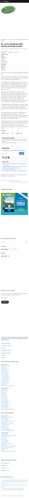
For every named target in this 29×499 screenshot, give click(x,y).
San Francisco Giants (5, 381)
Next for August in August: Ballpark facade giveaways (12, 488)
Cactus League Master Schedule (7, 385)
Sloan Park (3, 426)
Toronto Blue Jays (4, 406)
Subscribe (5, 302)
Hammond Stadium (5, 442)
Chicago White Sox (5, 369)
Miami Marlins (4, 396)
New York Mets (4, 398)
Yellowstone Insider (5, 470)
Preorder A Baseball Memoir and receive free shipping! (13, 489)
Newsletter (3, 348)
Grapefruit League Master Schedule (8, 409)
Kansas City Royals (5, 375)
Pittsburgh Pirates (4, 402)
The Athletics (3, 367)
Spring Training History (6, 353)
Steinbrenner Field (4, 448)
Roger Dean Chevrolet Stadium (7, 447)
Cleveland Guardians (5, 372)
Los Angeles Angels (5, 376)
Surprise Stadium (4, 427)
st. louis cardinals (10, 176)
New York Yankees (5, 400)
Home (8, 39)
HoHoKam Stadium (5, 419)
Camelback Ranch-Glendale (6, 417)
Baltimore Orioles (4, 390)
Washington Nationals (5, 407)
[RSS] (3, 157)
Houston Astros (4, 394)
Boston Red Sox (4, 392)
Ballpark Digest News (7, 477)
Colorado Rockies (4, 373)
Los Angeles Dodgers (5, 377)
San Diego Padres (4, 380)
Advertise (3, 355)
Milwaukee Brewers (5, 379)
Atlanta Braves (4, 389)
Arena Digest (4, 467)
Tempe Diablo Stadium (5, 429)
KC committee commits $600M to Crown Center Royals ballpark (15, 480)
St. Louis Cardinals (23, 48)
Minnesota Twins (4, 397)
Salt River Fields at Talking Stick (7, 423)
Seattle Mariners (4, 383)
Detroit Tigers (3, 393)
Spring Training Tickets (6, 350)
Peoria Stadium (4, 422)
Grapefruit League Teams (14, 48)
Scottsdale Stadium (5, 425)
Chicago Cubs (4, 368)
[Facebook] (9, 157)
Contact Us (3, 357)
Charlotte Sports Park (5, 436)
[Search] (26, 242)
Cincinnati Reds (4, 371)
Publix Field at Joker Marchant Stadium (9, 445)
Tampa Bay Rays (4, 405)
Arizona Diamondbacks (5, 365)
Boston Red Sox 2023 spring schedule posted (10, 180)
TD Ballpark (3, 449)
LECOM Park (3, 444)
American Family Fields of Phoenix (8, 421)
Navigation (6, 1)
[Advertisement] (10, 25)
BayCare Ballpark (4, 434)
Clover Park (3, 438)
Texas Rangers (4, 384)
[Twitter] (6, 157)
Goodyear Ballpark (5, 418)
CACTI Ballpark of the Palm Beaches (8, 435)
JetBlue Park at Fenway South (7, 443)
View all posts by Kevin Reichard (10, 142)
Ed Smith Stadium (4, 440)
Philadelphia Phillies (5, 401)
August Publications (5, 463)
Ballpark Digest (4, 465)
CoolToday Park (4, 439)
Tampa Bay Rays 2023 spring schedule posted (18, 182)
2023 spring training (6, 174)
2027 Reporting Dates (5, 343)
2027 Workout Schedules (6, 345)
